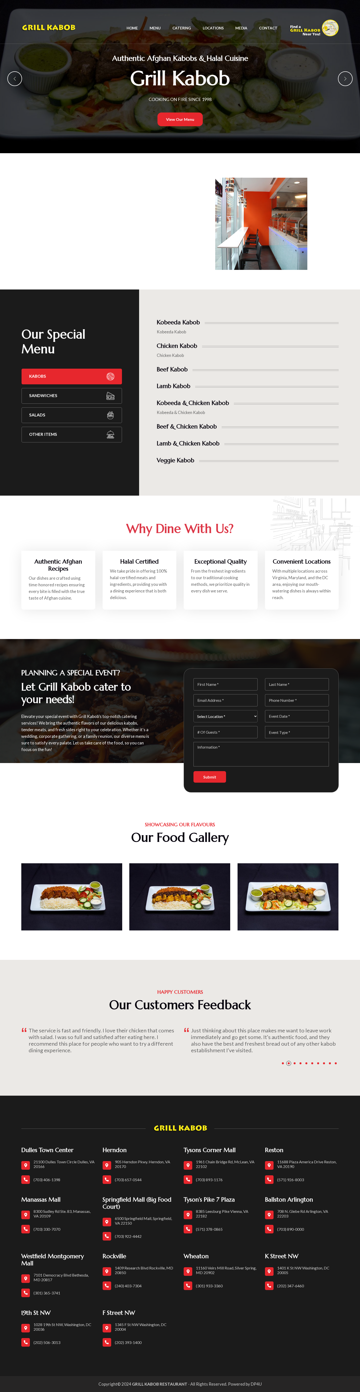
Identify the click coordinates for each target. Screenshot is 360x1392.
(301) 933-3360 (209, 1285)
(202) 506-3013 (47, 1342)
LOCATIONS (213, 28)
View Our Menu (180, 119)
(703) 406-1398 (47, 1179)
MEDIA (241, 28)
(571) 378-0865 (209, 1229)
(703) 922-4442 (128, 1236)
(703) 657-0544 (128, 1179)
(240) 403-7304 (128, 1285)
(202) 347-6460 (290, 1285)
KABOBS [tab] (37, 376)
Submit (209, 777)
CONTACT (268, 28)
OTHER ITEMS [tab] (43, 434)
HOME (132, 28)
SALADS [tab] (37, 414)
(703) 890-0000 (290, 1229)
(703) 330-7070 (47, 1229)
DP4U (256, 1384)
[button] (14, 78)
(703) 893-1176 (209, 1179)
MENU (155, 28)
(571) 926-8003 (290, 1179)
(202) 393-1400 (128, 1342)
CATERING (181, 28)
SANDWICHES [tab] (43, 395)
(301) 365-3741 (47, 1293)
